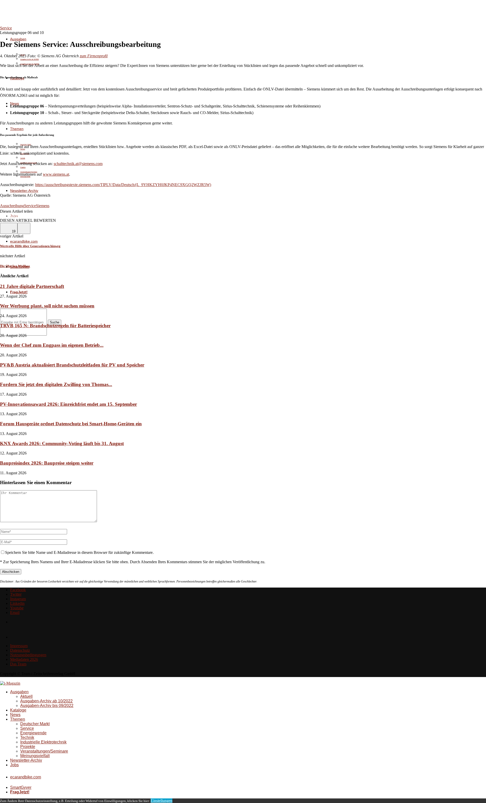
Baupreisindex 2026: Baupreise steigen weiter (46, 463)
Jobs (14, 765)
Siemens (42, 206)
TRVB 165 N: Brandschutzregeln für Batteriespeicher (55, 325)
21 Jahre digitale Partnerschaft (32, 286)
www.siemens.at (56, 174)
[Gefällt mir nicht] (23, 228)
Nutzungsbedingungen (28, 655)
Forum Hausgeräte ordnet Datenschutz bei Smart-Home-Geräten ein (71, 423)
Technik (22, 158)
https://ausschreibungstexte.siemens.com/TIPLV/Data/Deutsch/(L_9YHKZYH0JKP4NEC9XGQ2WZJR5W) (123, 184)
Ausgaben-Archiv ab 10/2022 (29, 59)
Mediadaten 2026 (24, 659)
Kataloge (18, 710)
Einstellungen (161, 800)
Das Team (18, 664)
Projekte (23, 167)
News (15, 715)
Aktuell (26, 696)
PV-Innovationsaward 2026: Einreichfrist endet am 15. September (68, 404)
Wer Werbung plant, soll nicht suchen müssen (47, 305)
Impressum (19, 646)
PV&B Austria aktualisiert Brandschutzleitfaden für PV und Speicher (72, 365)
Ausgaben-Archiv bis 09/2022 (46, 705)
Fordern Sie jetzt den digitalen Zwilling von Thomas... (56, 384)
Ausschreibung (12, 206)
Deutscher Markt (35, 724)
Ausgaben (18, 39)
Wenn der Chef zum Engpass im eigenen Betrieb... (52, 345)
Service (30, 206)
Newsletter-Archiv (24, 191)
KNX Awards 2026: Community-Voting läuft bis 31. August (62, 443)
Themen (17, 129)
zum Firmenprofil (94, 56)
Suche (54, 322)
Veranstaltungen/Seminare (44, 751)
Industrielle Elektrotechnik (43, 742)
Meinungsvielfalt (35, 756)
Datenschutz (20, 650)
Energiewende (33, 733)
